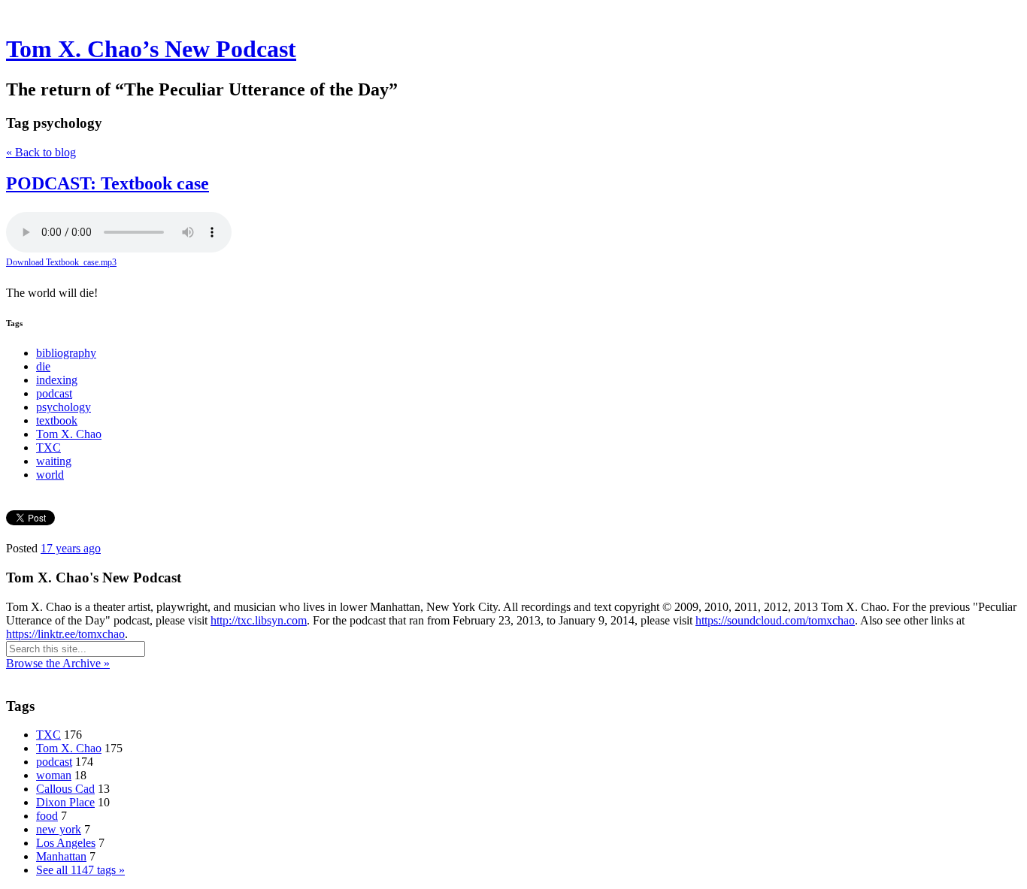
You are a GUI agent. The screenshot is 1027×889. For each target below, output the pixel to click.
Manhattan (61, 856)
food (47, 815)
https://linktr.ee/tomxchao (65, 633)
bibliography (66, 352)
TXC (48, 447)
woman (53, 775)
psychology (63, 407)
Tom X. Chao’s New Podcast (151, 48)
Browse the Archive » (58, 663)
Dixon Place (65, 802)
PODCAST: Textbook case (107, 183)
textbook (56, 420)
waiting (53, 461)
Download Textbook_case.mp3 (61, 262)
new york (58, 829)
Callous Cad (65, 788)
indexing (56, 379)
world (50, 474)
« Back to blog (41, 152)
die (43, 366)
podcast (54, 393)
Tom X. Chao (68, 434)
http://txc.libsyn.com (259, 620)
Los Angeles (65, 842)
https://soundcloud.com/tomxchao (775, 620)
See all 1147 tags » (80, 869)
